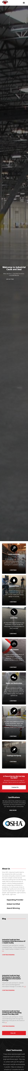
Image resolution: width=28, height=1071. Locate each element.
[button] (24, 3)
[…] (3, 951)
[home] (4, 3)
